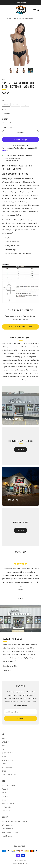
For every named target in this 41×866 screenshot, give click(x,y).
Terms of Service (8, 803)
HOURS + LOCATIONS (10, 775)
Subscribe (20, 718)
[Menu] (3, 10)
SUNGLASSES (7, 767)
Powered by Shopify (20, 860)
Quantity (5, 119)
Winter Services (7, 825)
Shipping (5, 800)
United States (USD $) (19, 846)
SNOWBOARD (7, 753)
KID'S (4, 746)
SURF (4, 757)
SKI (3, 749)
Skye (3, 79)
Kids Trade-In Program (10, 832)
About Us (5, 789)
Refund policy (6, 807)
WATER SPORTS (8, 760)
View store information (11, 160)
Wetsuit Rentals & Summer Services (14, 821)
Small (6, 105)
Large (25, 105)
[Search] (38, 10)
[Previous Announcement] (5, 2)
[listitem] (20, 2)
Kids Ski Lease (7, 836)
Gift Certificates (7, 829)
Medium (15, 105)
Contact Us (6, 811)
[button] (18, 598)
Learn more (20, 450)
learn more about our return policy (20, 327)
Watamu (7, 113)
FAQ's (4, 793)
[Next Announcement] (36, 2)
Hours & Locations (8, 785)
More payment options (20, 145)
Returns (5, 796)
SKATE (4, 764)
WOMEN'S (6, 742)
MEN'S (4, 738)
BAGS (4, 771)
